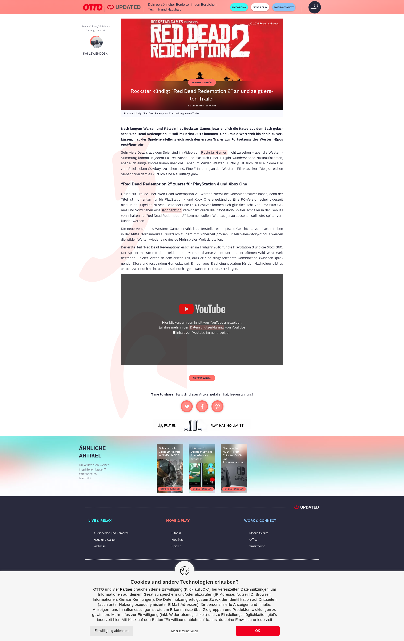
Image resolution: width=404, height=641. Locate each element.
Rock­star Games (214, 152)
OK (257, 631)
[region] (202, 606)
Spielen (103, 26)
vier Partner (122, 589)
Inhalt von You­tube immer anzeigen (203, 333)
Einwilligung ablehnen (111, 631)
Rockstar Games (269, 23)
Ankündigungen (202, 378)
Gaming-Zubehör (96, 30)
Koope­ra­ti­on (171, 210)
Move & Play (89, 26)
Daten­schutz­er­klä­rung (207, 327)
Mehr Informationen (184, 631)
